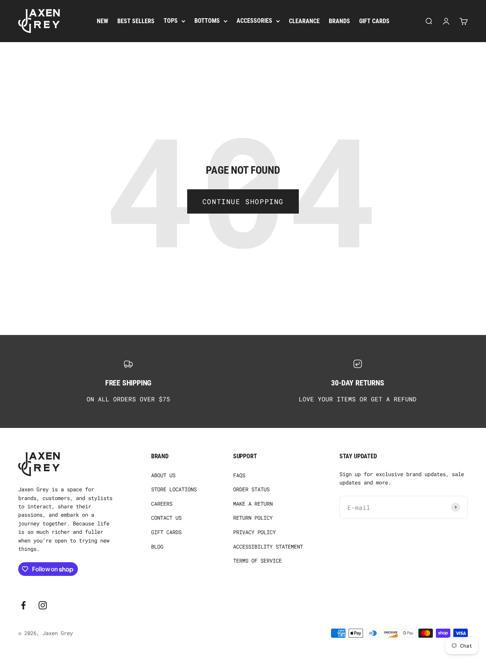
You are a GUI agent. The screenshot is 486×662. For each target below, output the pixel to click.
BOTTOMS (207, 20)
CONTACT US (166, 517)
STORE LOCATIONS (174, 489)
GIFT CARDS (166, 532)
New (102, 21)
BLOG (157, 546)
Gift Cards (374, 21)
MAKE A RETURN (253, 503)
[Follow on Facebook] (23, 605)
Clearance (304, 21)
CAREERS (161, 503)
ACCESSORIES (254, 20)
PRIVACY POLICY (254, 532)
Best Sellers (136, 21)
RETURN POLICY (253, 517)
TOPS (171, 20)
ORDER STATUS (251, 489)
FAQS (239, 475)
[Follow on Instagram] (43, 605)
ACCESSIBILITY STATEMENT (268, 546)
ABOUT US (163, 475)
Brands (339, 21)
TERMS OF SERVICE (257, 560)
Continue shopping (243, 201)
